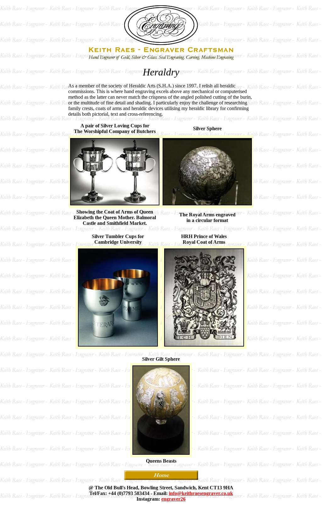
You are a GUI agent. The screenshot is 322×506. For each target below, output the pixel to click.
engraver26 (173, 499)
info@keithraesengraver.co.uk (201, 493)
